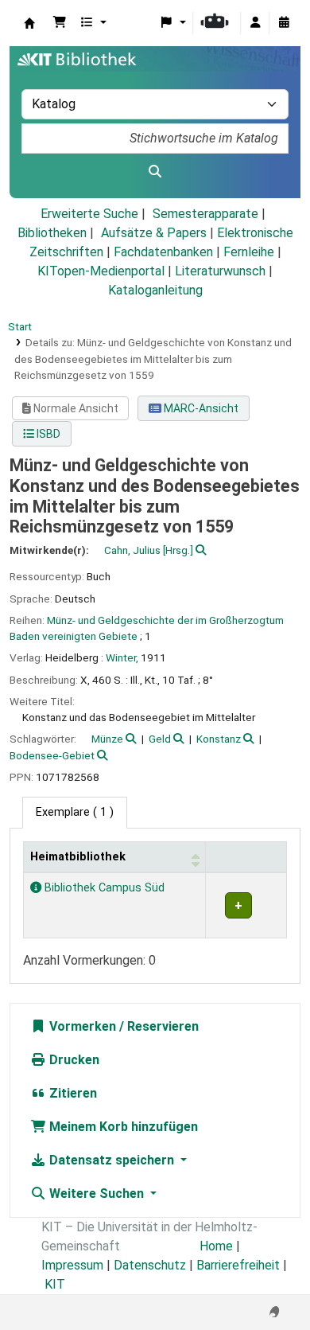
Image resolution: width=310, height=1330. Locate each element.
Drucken (72, 1059)
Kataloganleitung (155, 290)
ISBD (47, 433)
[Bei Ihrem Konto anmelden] (255, 23)
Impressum (72, 1265)
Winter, (122, 657)
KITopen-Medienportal (101, 271)
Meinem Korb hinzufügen (122, 1126)
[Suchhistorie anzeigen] (283, 23)
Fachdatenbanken (163, 251)
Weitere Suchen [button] (96, 1193)
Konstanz (218, 738)
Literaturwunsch (220, 271)
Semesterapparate (205, 213)
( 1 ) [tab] (75, 812)
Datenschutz (150, 1265)
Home (216, 1246)
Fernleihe (248, 251)
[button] (59, 23)
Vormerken (81, 1026)
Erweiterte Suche (89, 213)
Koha (29, 23)
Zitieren (71, 1093)
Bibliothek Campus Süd (103, 888)
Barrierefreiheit (238, 1265)
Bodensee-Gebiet (52, 755)
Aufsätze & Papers (154, 232)
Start (20, 326)
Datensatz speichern (111, 1160)
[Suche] (155, 172)
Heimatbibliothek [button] (78, 857)
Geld (160, 738)
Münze (107, 738)
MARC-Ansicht (199, 408)
